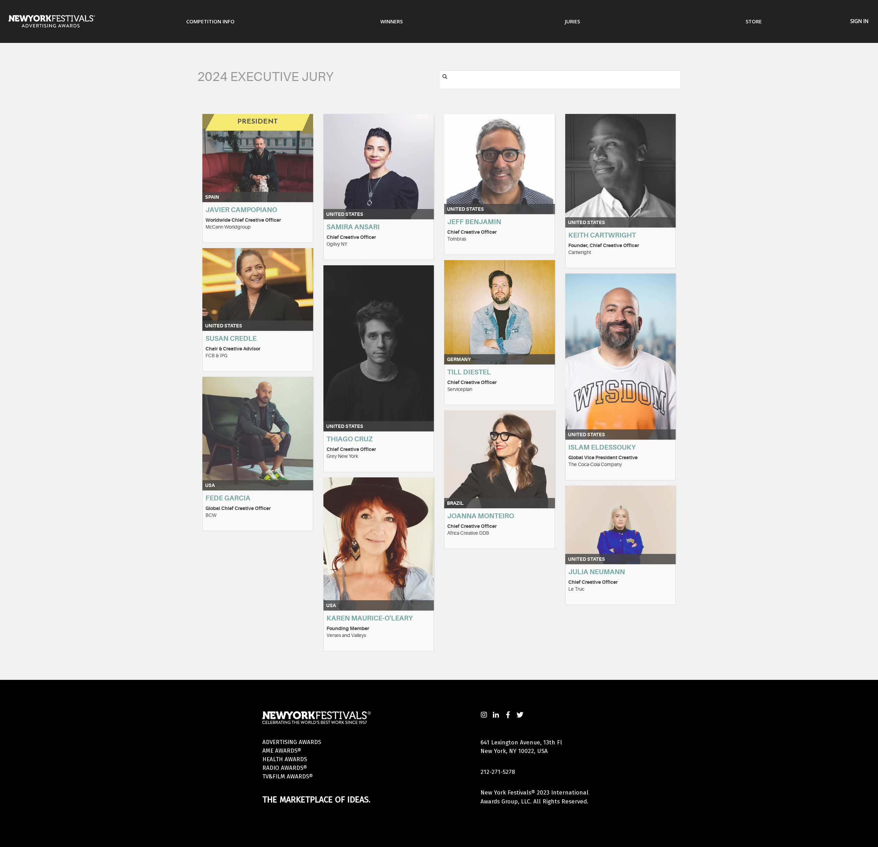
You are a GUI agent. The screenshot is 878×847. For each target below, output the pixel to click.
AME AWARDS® (281, 750)
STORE (754, 21)
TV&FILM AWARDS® (287, 776)
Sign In (859, 21)
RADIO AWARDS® (284, 767)
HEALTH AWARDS (284, 759)
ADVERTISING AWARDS (291, 742)
